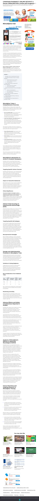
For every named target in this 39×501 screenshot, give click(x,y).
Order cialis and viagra (28, 24)
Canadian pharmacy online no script (23, 487)
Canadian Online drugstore (15, 492)
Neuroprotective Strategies (11, 86)
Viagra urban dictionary (30, 454)
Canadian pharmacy (6, 492)
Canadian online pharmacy (25, 492)
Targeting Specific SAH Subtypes (11, 85)
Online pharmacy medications (8, 490)
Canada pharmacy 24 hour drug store (9, 487)
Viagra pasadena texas (18, 442)
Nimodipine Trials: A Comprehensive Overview (12, 76)
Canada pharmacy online (31, 490)
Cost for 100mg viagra (6, 466)
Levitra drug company (28, 27)
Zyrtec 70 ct (28, 442)
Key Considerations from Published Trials (12, 91)
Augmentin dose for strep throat (18, 467)
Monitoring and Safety (10, 92)
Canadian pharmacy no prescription (20, 490)
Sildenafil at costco (6, 454)
